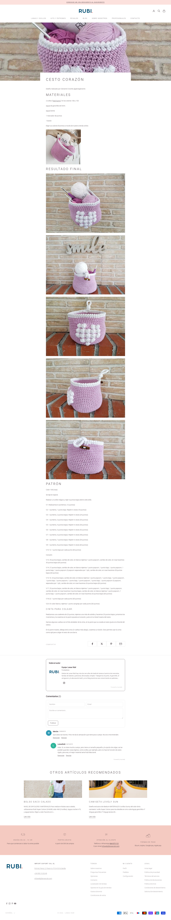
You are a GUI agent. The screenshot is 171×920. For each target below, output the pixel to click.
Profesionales (119, 18)
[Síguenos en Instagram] (9, 903)
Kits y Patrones (58, 18)
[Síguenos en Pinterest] (12, 903)
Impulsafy (119, 687)
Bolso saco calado (37, 802)
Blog (85, 18)
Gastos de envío (96, 891)
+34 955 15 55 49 (40, 873)
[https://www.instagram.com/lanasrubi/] (64, 683)
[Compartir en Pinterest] (111, 643)
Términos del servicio (151, 876)
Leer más (27, 816)
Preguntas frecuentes (98, 872)
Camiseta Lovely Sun (103, 802)
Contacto (135, 18)
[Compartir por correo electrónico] (120, 643)
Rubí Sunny (57, 101)
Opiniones (94, 876)
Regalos (74, 18)
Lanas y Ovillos (38, 18)
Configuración (128, 876)
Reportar (64, 738)
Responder (56, 738)
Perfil (125, 868)
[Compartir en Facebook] (92, 643)
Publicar (53, 723)
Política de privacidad (152, 872)
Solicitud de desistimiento (153, 891)
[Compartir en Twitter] (101, 643)
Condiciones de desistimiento (154, 888)
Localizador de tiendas (99, 884)
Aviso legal (148, 868)
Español (9, 913)
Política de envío (150, 884)
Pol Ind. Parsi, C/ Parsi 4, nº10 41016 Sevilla (50, 868)
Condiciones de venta (98, 895)
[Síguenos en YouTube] (15, 903)
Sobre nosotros (99, 18)
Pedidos (126, 872)
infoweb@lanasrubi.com (110, 846)
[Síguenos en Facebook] (7, 903)
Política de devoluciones (153, 880)
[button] (85, 2)
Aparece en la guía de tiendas (101, 888)
